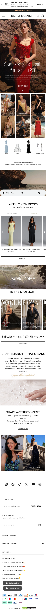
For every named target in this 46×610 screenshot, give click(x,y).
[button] (3, 15)
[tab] (22, 90)
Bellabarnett (17, 608)
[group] (11, 234)
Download (40, 4)
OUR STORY (23, 344)
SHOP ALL (23, 259)
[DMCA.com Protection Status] (29, 608)
